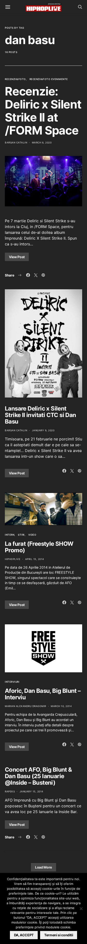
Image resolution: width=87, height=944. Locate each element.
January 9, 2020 (43, 430)
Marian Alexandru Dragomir (25, 706)
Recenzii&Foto (15, 79)
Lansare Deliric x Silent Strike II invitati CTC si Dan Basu (40, 415)
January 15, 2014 (32, 791)
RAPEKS (10, 791)
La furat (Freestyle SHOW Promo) (39, 547)
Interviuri (12, 681)
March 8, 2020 (42, 142)
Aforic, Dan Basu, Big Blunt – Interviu (43, 694)
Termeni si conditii (58, 935)
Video (32, 534)
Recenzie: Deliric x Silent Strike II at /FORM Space (43, 110)
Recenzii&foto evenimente (48, 79)
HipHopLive (12, 559)
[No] (81, 908)
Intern (9, 534)
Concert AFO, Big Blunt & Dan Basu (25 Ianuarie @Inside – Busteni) (38, 776)
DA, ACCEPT (24, 935)
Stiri (21, 534)
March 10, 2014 (61, 706)
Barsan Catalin (16, 142)
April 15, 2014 (34, 559)
